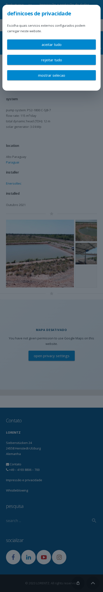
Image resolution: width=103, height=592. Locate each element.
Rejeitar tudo (51, 59)
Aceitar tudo (52, 44)
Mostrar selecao (51, 75)
